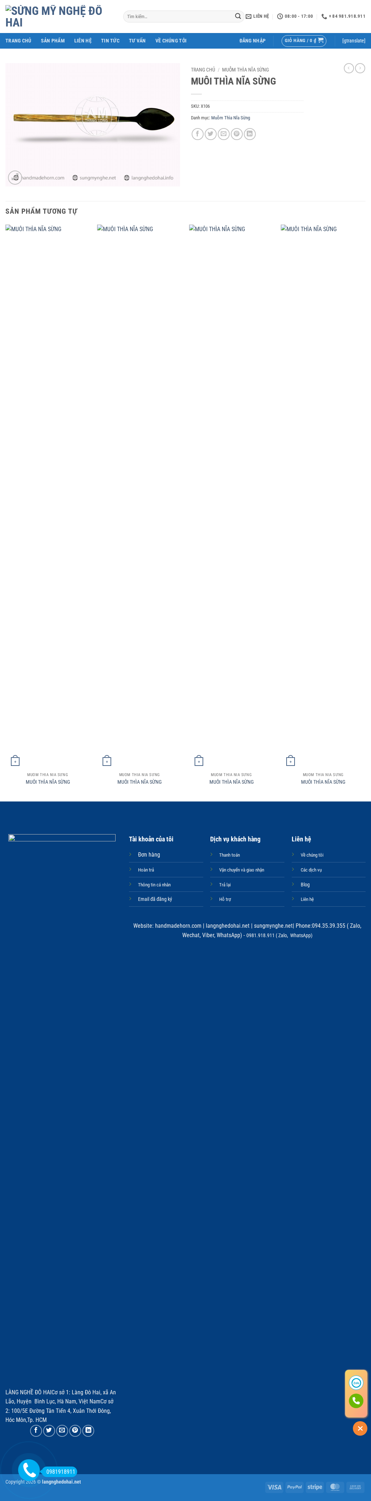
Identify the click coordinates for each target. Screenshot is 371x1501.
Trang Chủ (18, 41)
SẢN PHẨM (53, 41)
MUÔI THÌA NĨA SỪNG (48, 782)
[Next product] (349, 68)
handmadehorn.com (177, 925)
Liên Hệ (83, 41)
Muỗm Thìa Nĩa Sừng (245, 70)
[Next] (365, 512)
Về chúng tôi (171, 41)
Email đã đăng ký (155, 899)
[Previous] (5, 512)
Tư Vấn (137, 41)
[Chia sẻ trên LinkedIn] (250, 134)
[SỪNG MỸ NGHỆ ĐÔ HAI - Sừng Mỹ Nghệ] (58, 16)
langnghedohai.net (228, 925)
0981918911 (60, 1471)
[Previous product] (360, 68)
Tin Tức (110, 41)
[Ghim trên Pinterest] (237, 134)
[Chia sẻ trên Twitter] (211, 134)
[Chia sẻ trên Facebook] (198, 134)
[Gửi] (238, 17)
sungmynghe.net (273, 925)
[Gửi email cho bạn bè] (224, 134)
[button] (252, 41)
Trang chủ (203, 70)
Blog (305, 885)
